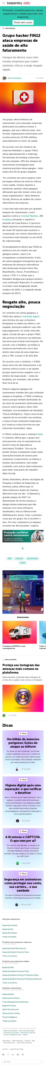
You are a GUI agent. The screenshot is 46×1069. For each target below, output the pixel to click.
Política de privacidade (10, 1031)
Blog (33, 1041)
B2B (9, 558)
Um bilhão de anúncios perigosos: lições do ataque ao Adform (23, 742)
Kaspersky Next (8, 967)
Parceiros (27, 1041)
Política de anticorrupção (26, 1031)
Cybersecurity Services (11, 998)
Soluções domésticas (11, 919)
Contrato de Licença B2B (11, 1033)
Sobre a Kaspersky (17, 1041)
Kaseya (8, 219)
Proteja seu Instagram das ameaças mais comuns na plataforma (21, 668)
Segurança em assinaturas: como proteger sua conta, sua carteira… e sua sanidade (23, 885)
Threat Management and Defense (15, 1002)
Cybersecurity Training (11, 1013)
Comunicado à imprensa (24, 1043)
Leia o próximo (10, 659)
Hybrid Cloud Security (10, 1009)
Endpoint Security (9, 1006)
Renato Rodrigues (15, 78)
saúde (22, 563)
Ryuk (40, 434)
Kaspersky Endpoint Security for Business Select (20, 975)
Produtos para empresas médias (15, 961)
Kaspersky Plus (7, 929)
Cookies (25, 1034)
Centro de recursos (9, 1043)
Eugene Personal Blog (16, 1049)
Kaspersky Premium (9, 933)
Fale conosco (6, 1041)
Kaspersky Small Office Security (14, 948)
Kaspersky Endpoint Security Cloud (15, 952)
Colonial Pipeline (29, 216)
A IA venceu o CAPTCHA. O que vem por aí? (23, 838)
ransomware (10, 28)
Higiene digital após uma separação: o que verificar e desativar (23, 788)
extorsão (19, 558)
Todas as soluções (9, 937)
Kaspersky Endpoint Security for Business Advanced (21, 979)
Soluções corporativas (11, 988)
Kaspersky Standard (9, 925)
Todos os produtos (9, 956)
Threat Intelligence (9, 1017)
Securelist (5, 1049)
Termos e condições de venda (12, 1034)
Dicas (24, 733)
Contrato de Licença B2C (27, 1033)
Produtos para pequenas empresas (17, 942)
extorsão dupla (31, 316)
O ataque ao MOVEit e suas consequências (13, 647)
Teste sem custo (23, 22)
